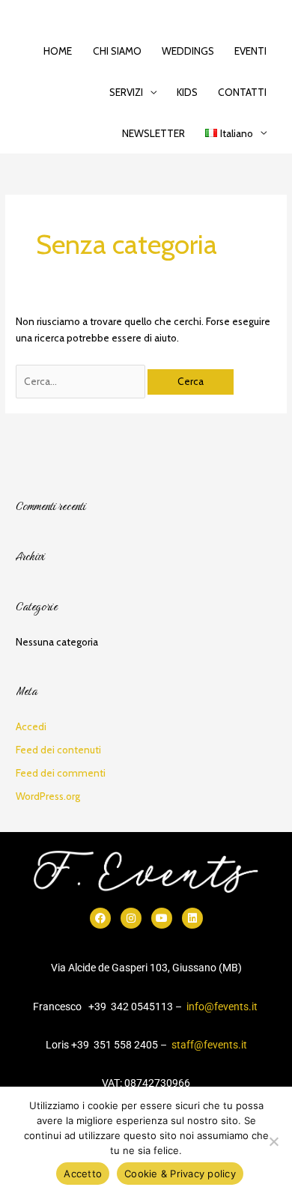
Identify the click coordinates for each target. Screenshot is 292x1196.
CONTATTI (242, 92)
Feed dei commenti (61, 773)
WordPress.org (48, 796)
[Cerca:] (81, 381)
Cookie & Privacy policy (180, 1174)
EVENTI (250, 51)
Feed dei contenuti (58, 750)
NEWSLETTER (153, 133)
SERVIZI (126, 92)
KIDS (187, 92)
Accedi (31, 726)
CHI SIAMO (117, 51)
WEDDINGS (188, 51)
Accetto (83, 1174)
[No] (273, 1141)
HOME (57, 51)
